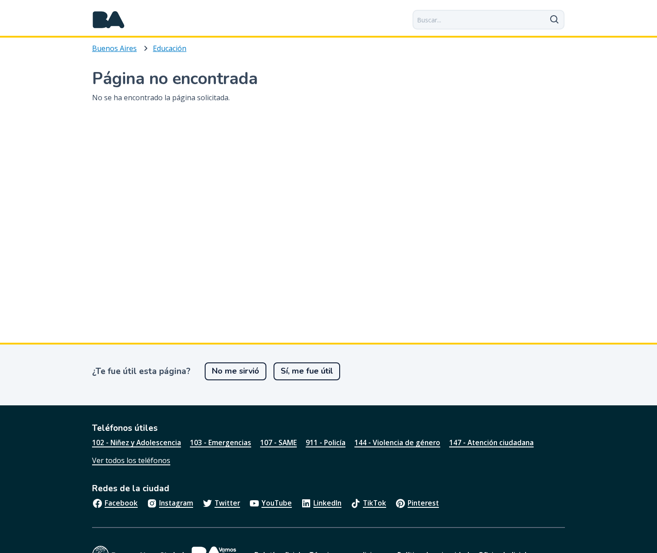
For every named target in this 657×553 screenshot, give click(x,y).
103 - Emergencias (220, 442)
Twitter (227, 503)
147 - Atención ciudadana (491, 442)
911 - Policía (325, 442)
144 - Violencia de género (397, 442)
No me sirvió (235, 371)
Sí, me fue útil (307, 371)
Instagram (176, 503)
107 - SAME (278, 442)
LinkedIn (327, 503)
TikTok (374, 503)
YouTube (276, 503)
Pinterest (423, 503)
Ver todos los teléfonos (131, 460)
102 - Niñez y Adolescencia (136, 442)
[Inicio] (109, 19)
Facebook (121, 503)
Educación (169, 48)
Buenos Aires (114, 48)
